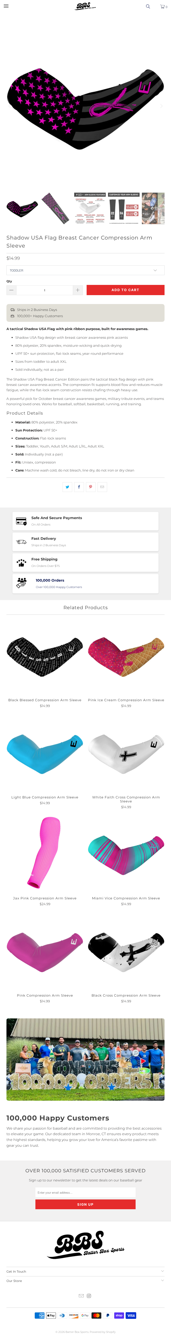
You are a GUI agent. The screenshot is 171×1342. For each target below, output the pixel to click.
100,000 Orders (50, 580)
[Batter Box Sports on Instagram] (89, 1296)
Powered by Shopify (103, 1332)
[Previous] (9, 106)
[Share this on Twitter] (67, 487)
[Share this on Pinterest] (91, 487)
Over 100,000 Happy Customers (59, 587)
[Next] (161, 106)
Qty (9, 281)
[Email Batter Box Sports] (81, 1296)
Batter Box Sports (77, 1332)
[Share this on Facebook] (79, 487)
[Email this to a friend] (102, 487)
